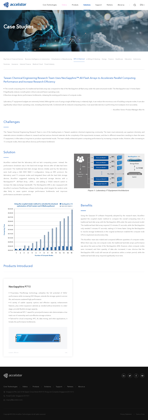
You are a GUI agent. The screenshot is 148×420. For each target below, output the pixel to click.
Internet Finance (25, 64)
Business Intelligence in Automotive (37, 59)
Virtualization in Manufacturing (61, 59)
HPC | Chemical (79, 59)
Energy (104, 59)
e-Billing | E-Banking (93, 59)
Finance (111, 59)
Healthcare (119, 59)
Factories (7, 64)
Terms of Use (140, 414)
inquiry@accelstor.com (14, 400)
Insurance (15, 64)
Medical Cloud (38, 64)
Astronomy (137, 59)
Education (128, 59)
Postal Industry (49, 64)
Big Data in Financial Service (13, 59)
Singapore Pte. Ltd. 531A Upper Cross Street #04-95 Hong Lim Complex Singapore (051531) (40, 392)
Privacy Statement (126, 414)
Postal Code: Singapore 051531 (17, 396)
